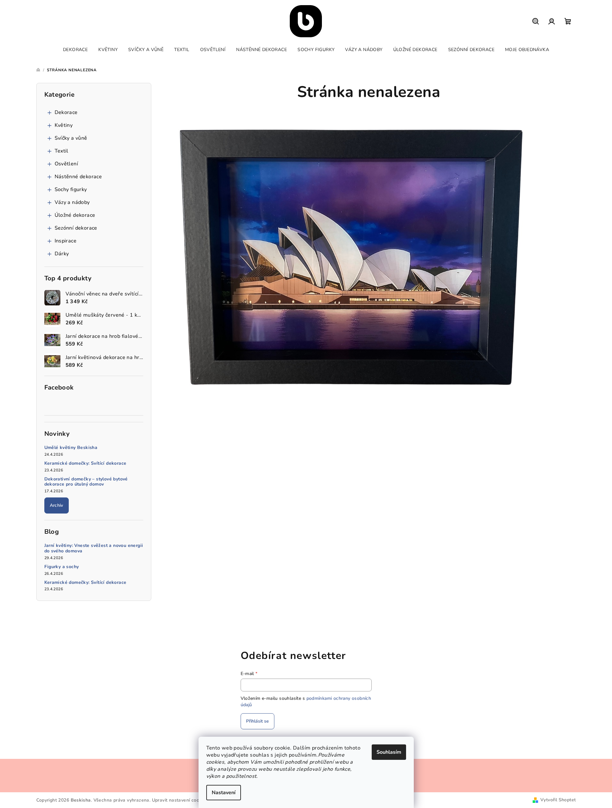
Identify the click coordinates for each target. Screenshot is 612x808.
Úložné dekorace (75, 215)
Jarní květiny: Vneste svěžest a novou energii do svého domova (93, 548)
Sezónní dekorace (76, 228)
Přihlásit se (257, 721)
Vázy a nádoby (72, 202)
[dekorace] (351, 255)
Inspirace (66, 240)
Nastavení (223, 792)
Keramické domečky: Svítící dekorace (85, 463)
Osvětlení (66, 163)
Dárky (62, 253)
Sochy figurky (71, 189)
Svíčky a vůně (71, 138)
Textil (61, 150)
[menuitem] (75, 49)
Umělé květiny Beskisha (71, 448)
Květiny (64, 125)
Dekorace (66, 112)
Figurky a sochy (61, 567)
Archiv (56, 505)
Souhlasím (389, 752)
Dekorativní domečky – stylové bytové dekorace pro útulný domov (86, 482)
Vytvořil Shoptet (558, 800)
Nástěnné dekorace (78, 176)
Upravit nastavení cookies (180, 800)
